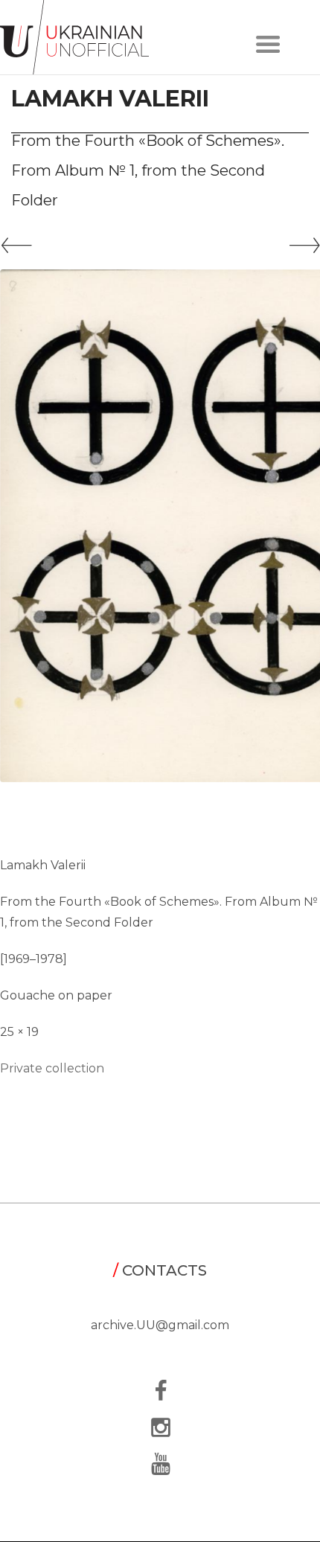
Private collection (52, 1068)
